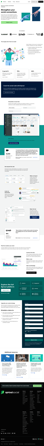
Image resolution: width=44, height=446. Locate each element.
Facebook (38, 392)
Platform (4, 1)
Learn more (35, 157)
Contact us (2, 431)
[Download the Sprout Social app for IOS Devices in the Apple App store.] (34, 439)
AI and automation (25, 401)
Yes (27, 331)
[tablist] (22, 109)
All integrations (39, 402)
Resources (17, 1)
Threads (38, 397)
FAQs (38, 414)
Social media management (31, 399)
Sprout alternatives (25, 422)
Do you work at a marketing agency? (31, 330)
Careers (31, 415)
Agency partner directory (24, 426)
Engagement (24, 392)
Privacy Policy (38, 343)
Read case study (19, 377)
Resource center (25, 421)
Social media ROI (25, 417)
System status (39, 415)
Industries (31, 409)
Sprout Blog (24, 418)
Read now (32, 372)
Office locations (32, 414)
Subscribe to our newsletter (25, 413)
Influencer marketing (25, 398)
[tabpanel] (22, 125)
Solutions (9, 1)
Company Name (27, 322)
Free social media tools (25, 431)
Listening (24, 397)
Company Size (27, 326)
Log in (29, 1)
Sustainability (31, 419)
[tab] (14, 108)
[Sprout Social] (1, 1)
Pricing (14, 1)
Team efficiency (32, 405)
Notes (26, 333)
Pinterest (38, 398)
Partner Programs (25, 428)
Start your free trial (4, 293)
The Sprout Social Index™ (25, 415)
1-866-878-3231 (3, 429)
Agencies (31, 393)
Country (26, 318)
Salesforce (38, 401)
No (30, 331)
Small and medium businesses (32, 395)
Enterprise (31, 392)
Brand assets (24, 429)
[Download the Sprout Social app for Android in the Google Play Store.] (40, 439)
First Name (26, 303)
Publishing (24, 393)
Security (31, 420)
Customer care (32, 400)
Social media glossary (25, 423)
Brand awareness (32, 404)
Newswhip (24, 402)
